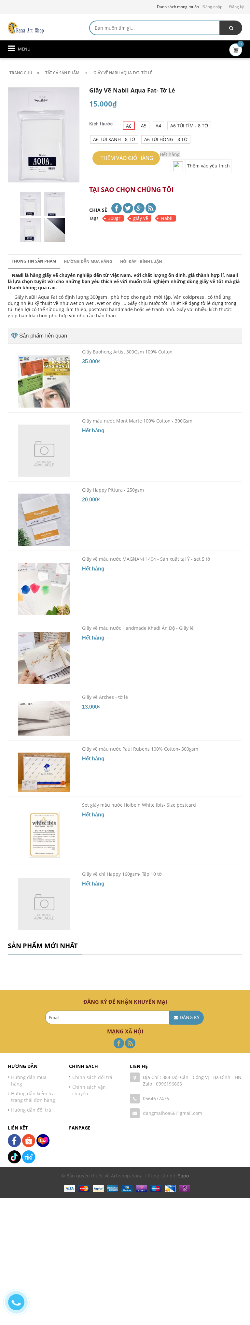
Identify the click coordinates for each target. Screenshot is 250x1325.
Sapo (183, 1176)
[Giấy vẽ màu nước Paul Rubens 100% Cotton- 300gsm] (44, 772)
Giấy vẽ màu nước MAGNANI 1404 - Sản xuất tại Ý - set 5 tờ (146, 559)
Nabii (167, 218)
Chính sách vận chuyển (89, 1090)
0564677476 (156, 1098)
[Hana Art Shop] (26, 27)
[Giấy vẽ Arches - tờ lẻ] (44, 718)
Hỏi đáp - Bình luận (141, 261)
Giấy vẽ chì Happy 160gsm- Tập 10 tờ (122, 874)
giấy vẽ (140, 218)
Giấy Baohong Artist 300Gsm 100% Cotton (127, 352)
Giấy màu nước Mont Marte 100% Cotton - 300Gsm (137, 421)
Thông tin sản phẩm (34, 261)
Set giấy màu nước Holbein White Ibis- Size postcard (139, 805)
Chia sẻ (98, 210)
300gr (114, 218)
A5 (143, 125)
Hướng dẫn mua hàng (88, 261)
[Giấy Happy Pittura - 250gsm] (44, 520)
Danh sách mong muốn (178, 6)
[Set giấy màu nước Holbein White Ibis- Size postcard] (44, 835)
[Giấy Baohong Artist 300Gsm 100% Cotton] (44, 381)
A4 (158, 125)
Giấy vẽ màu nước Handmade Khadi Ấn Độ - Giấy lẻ (138, 628)
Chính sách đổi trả (92, 1077)
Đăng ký (236, 6)
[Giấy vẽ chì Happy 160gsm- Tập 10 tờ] (44, 904)
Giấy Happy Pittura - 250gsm (113, 490)
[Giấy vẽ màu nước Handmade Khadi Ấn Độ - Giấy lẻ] (44, 658)
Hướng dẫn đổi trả (31, 1110)
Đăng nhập (212, 6)
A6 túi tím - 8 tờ (189, 125)
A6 (129, 126)
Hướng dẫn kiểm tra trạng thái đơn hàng (33, 1096)
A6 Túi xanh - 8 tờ (114, 139)
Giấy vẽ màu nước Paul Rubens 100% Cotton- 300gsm (140, 749)
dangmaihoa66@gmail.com (172, 1113)
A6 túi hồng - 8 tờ (166, 139)
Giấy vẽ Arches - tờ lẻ (105, 697)
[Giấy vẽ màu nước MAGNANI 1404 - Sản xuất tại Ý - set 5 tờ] (44, 589)
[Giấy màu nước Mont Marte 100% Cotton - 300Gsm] (44, 451)
